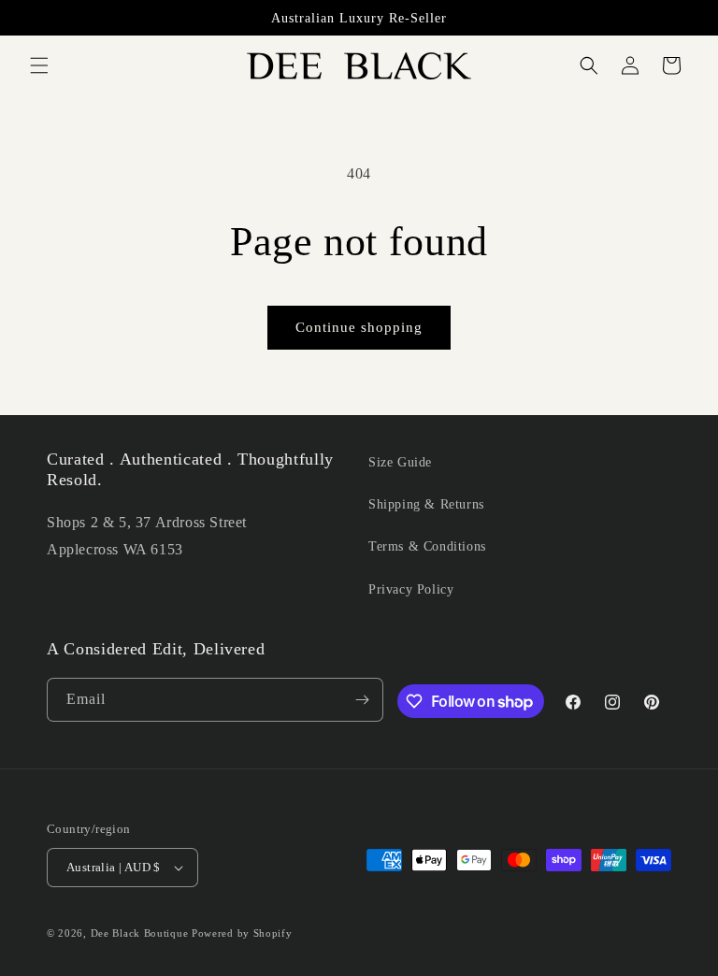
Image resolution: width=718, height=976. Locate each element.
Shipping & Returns (426, 504)
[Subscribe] (361, 700)
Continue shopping (359, 327)
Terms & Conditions (427, 546)
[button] (39, 65)
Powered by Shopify (242, 933)
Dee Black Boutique (140, 933)
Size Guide (400, 462)
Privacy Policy (410, 589)
